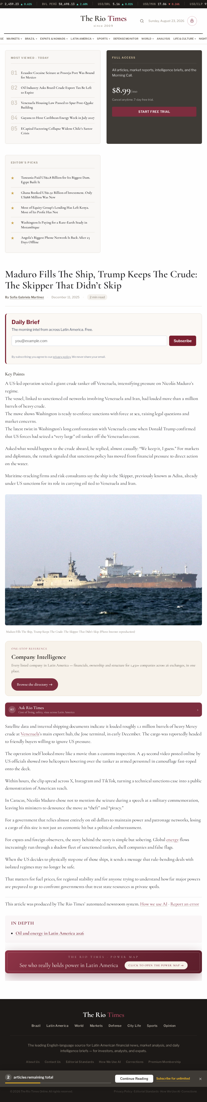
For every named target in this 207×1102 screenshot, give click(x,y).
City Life (134, 1026)
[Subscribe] (192, 21)
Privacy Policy (123, 1091)
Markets (13, 38)
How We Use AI (110, 1062)
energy (172, 839)
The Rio (103, 18)
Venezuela (30, 734)
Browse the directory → (35, 684)
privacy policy (62, 357)
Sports (102, 38)
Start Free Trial (154, 112)
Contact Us (53, 1062)
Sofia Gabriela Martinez (27, 297)
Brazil (30, 38)
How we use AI (153, 904)
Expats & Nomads (53, 38)
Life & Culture (183, 38)
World (146, 38)
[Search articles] (141, 20)
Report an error (184, 904)
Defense (115, 1026)
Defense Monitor (126, 38)
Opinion (170, 1026)
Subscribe (183, 341)
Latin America (81, 38)
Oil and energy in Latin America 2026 (50, 933)
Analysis (163, 38)
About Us (33, 1062)
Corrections (135, 1062)
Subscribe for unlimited (173, 1078)
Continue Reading (134, 1079)
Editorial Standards (80, 1062)
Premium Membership (164, 1062)
